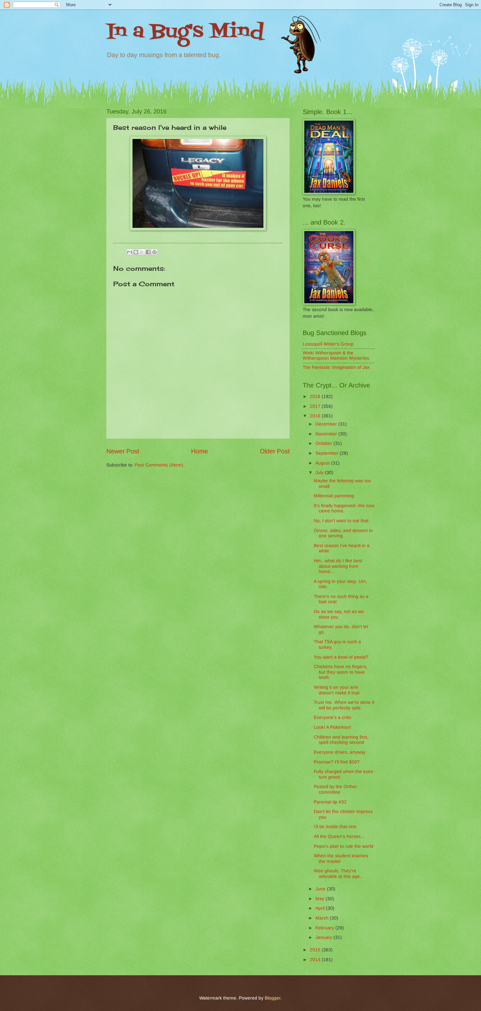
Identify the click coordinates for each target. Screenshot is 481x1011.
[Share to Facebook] (148, 252)
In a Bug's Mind (185, 32)
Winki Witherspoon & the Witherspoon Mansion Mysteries (336, 355)
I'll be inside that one (335, 826)
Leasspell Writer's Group (328, 344)
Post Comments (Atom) (159, 465)
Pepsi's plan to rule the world (343, 846)
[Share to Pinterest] (154, 252)
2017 (316, 406)
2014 (316, 959)
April (320, 908)
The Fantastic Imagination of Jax (336, 367)
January (324, 937)
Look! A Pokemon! (332, 727)
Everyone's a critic (332, 717)
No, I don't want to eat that (341, 520)
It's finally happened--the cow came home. (344, 508)
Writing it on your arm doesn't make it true (337, 690)
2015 (316, 949)
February (325, 927)
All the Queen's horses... (339, 836)
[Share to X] (142, 252)
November (326, 433)
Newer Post (122, 451)
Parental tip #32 (330, 802)
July (320, 472)
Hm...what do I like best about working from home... (338, 566)
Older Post (275, 451)
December (326, 424)
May (320, 898)
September (327, 453)
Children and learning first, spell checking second (341, 740)
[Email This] (129, 252)
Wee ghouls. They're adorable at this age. (337, 873)
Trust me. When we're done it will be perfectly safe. (344, 705)
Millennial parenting (334, 495)
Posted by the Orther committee (335, 789)
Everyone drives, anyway (339, 752)
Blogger (272, 998)
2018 (316, 396)
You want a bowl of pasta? (341, 657)
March (322, 918)
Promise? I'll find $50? (337, 762)
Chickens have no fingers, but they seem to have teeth (340, 672)
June (321, 888)
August (323, 463)
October (324, 443)
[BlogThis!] (136, 252)
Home (199, 451)
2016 (316, 415)
